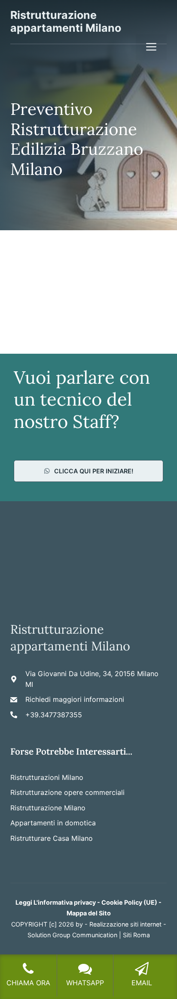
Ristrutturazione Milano (47, 807)
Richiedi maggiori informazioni (74, 699)
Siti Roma (136, 935)
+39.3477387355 (53, 714)
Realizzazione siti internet (125, 924)
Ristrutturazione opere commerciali (67, 792)
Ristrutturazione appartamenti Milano (65, 21)
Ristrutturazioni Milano (46, 777)
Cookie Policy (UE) (129, 902)
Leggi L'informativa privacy (55, 902)
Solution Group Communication (72, 935)
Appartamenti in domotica (53, 822)
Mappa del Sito (89, 913)
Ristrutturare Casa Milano (51, 838)
